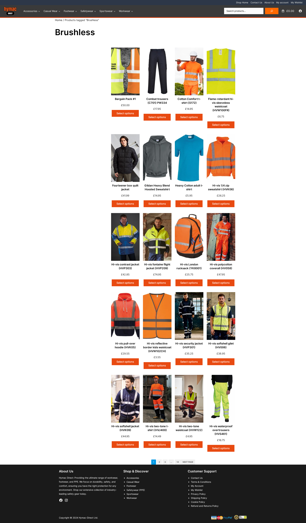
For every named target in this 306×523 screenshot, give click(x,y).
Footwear (69, 11)
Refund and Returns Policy (205, 506)
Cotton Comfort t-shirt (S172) (189, 100)
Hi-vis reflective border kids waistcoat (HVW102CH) (157, 347)
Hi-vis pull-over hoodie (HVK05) (125, 345)
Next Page (188, 462)
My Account (197, 485)
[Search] (271, 11)
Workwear (124, 11)
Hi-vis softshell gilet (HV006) (221, 345)
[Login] (300, 11)
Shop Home (242, 2)
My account (282, 2)
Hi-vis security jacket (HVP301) (189, 345)
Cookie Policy (198, 502)
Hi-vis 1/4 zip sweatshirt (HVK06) (221, 187)
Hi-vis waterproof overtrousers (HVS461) (221, 430)
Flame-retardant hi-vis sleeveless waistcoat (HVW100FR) (221, 104)
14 (178, 462)
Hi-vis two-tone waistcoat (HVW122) (189, 428)
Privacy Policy (198, 494)
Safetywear (86, 11)
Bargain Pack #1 (125, 99)
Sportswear (106, 11)
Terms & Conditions (201, 482)
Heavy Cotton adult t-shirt (189, 187)
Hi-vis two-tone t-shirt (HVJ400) (157, 428)
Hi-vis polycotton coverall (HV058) (221, 266)
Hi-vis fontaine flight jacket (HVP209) (157, 266)
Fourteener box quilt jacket (125, 187)
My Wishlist (296, 2)
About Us (269, 2)
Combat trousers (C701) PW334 (157, 100)
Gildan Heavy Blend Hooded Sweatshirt (157, 187)
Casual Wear (51, 11)
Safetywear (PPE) (136, 490)
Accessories (30, 11)
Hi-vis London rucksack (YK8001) (189, 266)
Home (58, 20)
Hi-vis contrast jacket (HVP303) (125, 266)
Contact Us (256, 2)
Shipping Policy (199, 498)
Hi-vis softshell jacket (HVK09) (125, 428)
